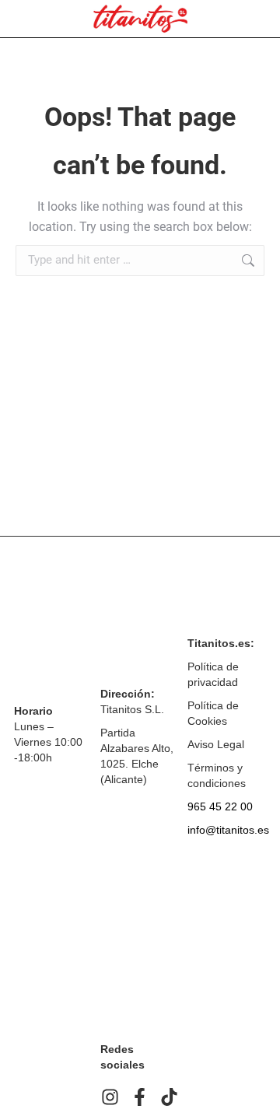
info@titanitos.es (228, 830)
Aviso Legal (215, 744)
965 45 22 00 (220, 806)
